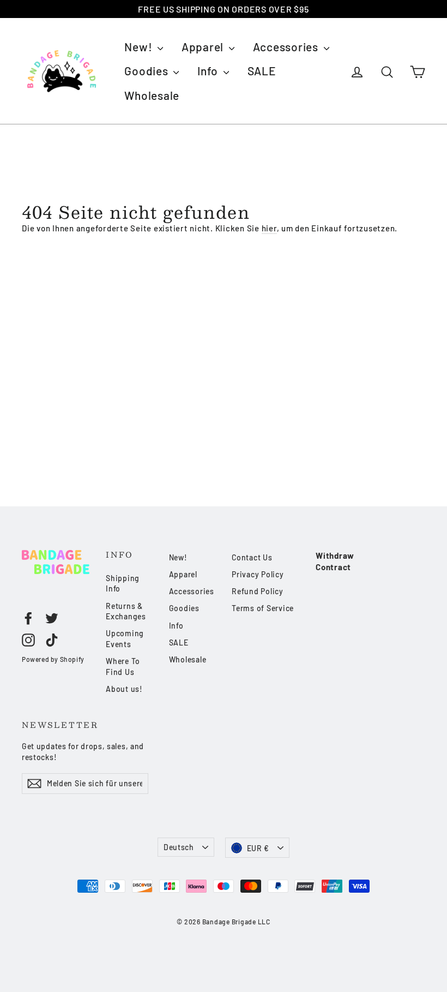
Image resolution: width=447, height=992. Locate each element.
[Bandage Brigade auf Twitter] (51, 618)
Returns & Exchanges (126, 611)
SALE (261, 70)
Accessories (287, 46)
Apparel (204, 46)
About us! (124, 689)
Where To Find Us (123, 666)
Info (209, 70)
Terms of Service (263, 608)
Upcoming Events (125, 639)
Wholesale (151, 95)
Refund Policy (257, 591)
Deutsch (179, 847)
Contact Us (252, 557)
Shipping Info (123, 583)
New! (139, 46)
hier (269, 228)
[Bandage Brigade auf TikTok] (51, 639)
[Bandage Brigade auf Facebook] (28, 618)
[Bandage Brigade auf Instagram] (28, 639)
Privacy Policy (258, 574)
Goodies (147, 70)
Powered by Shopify (53, 659)
